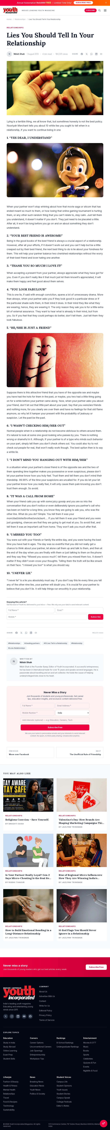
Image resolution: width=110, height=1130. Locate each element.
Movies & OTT (89, 1042)
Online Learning (10, 1051)
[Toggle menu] (105, 10)
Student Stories (63, 1094)
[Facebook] (30, 1016)
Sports (86, 1055)
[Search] (99, 10)
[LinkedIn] (18, 1016)
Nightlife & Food (90, 1071)
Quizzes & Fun (89, 1063)
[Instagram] (11, 1016)
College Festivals (64, 1102)
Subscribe (90, 10)
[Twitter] (5, 1016)
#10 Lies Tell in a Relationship (55, 643)
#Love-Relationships (16, 648)
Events (86, 1067)
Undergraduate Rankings (68, 1047)
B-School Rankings (65, 1042)
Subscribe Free (83, 3)
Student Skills (9, 1059)
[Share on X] (87, 54)
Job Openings (36, 1051)
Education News (37, 1086)
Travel (6, 1098)
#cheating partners (32, 643)
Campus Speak (63, 1098)
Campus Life (62, 1082)
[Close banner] (106, 3)
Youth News (35, 1090)
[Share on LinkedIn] (96, 54)
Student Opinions (64, 1086)
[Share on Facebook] (82, 54)
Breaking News (36, 1082)
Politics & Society (37, 1094)
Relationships (20, 19)
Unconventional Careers (40, 1047)
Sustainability (9, 1110)
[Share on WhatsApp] (91, 54)
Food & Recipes (10, 1102)
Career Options (36, 1042)
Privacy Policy (45, 1015)
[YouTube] (24, 1016)
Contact (42, 1001)
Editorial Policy (45, 1010)
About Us (43, 991)
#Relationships (14, 643)
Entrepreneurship (37, 1055)
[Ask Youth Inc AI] (103, 1123)
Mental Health (9, 1090)
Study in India (9, 1042)
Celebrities (88, 1059)
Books (86, 1051)
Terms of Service (46, 1020)
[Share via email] (101, 54)
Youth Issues (62, 1090)
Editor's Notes (63, 1106)
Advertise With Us (47, 996)
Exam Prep (8, 1055)
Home (9, 19)
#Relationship (76, 643)
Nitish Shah (26, 662)
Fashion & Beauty (11, 1082)
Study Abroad (9, 1047)
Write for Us (44, 1006)
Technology (8, 1106)
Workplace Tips (37, 1059)
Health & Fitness (10, 1086)
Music (85, 1047)
